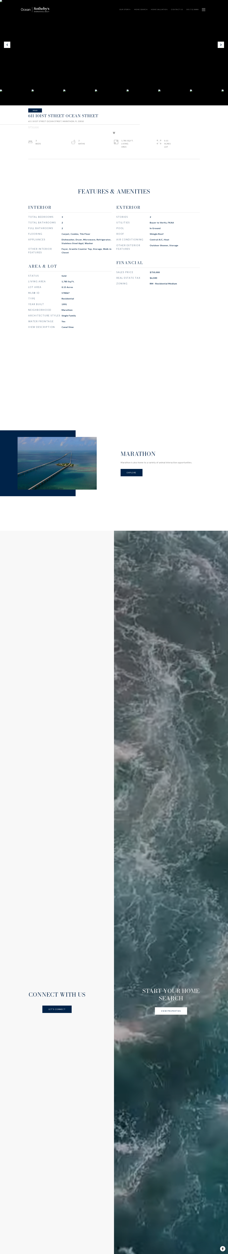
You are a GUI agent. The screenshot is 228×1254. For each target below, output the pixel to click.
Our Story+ (125, 9)
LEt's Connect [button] (57, 1009)
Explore (131, 472)
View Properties (171, 1011)
